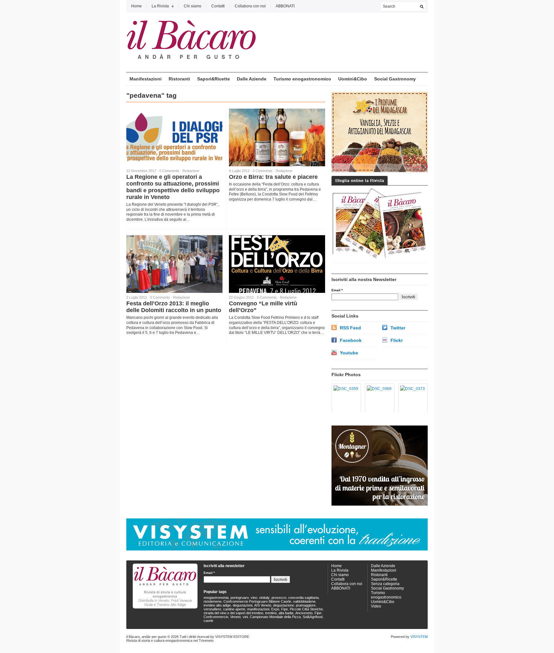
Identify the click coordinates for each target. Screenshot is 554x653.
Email (337, 290)
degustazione (283, 605)
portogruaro (240, 597)
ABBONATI (285, 6)
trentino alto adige (217, 605)
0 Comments (169, 171)
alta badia (286, 613)
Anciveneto (304, 613)
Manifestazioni (146, 78)
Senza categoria (385, 584)
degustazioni (242, 605)
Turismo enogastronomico (302, 78)
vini (245, 617)
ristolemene (213, 601)
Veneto (235, 617)
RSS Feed (350, 327)
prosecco (279, 597)
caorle (208, 621)
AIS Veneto (262, 605)
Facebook (351, 340)
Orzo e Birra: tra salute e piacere (273, 177)
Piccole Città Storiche (306, 609)
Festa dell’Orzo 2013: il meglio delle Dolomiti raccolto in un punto (173, 306)
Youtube (349, 352)
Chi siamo (192, 6)
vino (254, 597)
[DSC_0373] (411, 398)
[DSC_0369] (378, 398)
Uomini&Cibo (352, 78)
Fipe (284, 609)
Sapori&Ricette (213, 78)
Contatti (218, 6)
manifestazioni (258, 609)
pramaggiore (305, 605)
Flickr (396, 340)
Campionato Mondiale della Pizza (275, 617)
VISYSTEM (419, 637)
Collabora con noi (250, 6)
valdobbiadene (304, 601)
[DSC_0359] (345, 398)
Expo (275, 609)
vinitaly (264, 597)
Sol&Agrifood (313, 617)
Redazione (190, 171)
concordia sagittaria (303, 597)
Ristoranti (179, 78)
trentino (271, 613)
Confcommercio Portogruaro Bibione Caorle (257, 601)
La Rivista (160, 6)
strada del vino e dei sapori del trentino (233, 613)
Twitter (397, 327)
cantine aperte (234, 609)
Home (136, 6)
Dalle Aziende (251, 78)
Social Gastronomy (395, 78)
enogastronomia (216, 597)
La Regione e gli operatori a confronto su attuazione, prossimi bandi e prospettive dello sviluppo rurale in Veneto (173, 187)
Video (376, 606)
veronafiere (212, 609)
